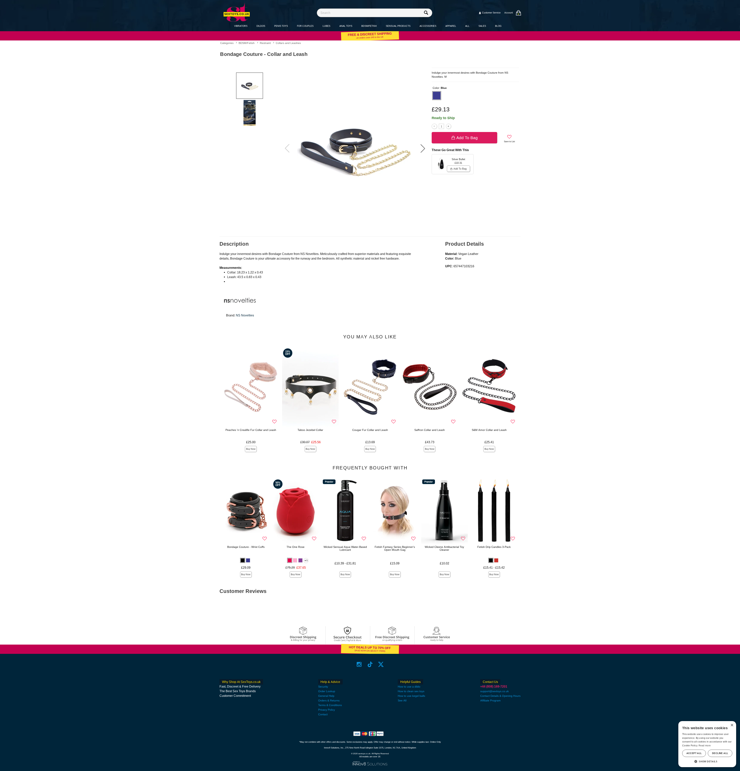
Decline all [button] (720, 753)
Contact (323, 714)
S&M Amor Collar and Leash (489, 430)
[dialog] (707, 744)
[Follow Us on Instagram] (359, 664)
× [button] (731, 725)
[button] (423, 148)
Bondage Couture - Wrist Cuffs (246, 547)
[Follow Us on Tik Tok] (370, 664)
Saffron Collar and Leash (429, 430)
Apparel (450, 25)
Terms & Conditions (330, 705)
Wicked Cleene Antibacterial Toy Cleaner (444, 548)
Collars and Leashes (288, 43)
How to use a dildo (409, 686)
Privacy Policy (326, 709)
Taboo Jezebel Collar (310, 430)
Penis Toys (281, 25)
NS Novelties (245, 315)
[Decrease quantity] (434, 126)
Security (323, 686)
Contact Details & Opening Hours (500, 696)
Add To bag (467, 137)
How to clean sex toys (411, 691)
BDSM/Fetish (369, 25)
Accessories (428, 25)
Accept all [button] (694, 753)
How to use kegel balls (411, 696)
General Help (326, 696)
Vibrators (240, 25)
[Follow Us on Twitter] (381, 664)
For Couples (305, 25)
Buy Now (251, 449)
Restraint (265, 43)
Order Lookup (326, 691)
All (467, 25)
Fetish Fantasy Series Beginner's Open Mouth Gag (395, 548)
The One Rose (295, 547)
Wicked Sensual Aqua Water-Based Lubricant (345, 548)
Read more (705, 745)
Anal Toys (345, 25)
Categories (227, 43)
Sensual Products (398, 25)
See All (402, 700)
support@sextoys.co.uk (494, 691)
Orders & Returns (329, 700)
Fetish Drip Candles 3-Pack (494, 547)
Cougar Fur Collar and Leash (370, 430)
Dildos (260, 25)
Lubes (326, 25)
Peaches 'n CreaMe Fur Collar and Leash (250, 430)
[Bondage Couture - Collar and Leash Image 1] (355, 148)
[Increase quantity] (448, 126)
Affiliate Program (490, 700)
